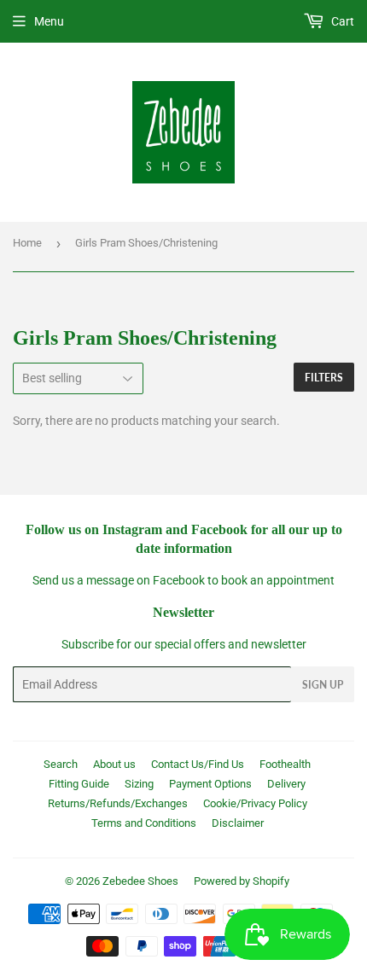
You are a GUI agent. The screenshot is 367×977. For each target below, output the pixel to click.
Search (61, 764)
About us (114, 764)
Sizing (139, 783)
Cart (341, 21)
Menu (49, 21)
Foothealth (285, 764)
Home (27, 242)
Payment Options (210, 783)
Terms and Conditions (143, 823)
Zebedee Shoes (140, 881)
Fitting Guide (79, 783)
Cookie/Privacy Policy (255, 803)
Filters (324, 377)
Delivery (286, 783)
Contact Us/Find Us (197, 764)
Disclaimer (238, 823)
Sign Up (322, 684)
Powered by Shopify (241, 881)
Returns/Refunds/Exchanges (118, 803)
